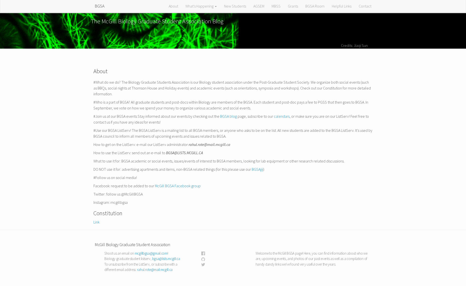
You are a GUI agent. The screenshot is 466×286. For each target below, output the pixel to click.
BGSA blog (228, 116)
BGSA (99, 6)
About (173, 6)
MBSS (276, 6)
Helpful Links (341, 6)
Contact (365, 6)
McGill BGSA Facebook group (178, 185)
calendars (282, 116)
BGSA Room (315, 6)
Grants (293, 6)
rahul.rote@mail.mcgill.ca (155, 269)
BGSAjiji (257, 169)
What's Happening (199, 6)
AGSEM (258, 6)
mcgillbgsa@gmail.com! (151, 253)
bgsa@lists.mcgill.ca (166, 258)
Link (96, 222)
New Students (235, 6)
